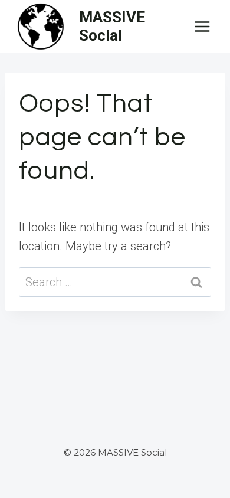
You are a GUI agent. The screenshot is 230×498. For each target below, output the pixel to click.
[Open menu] (202, 26)
